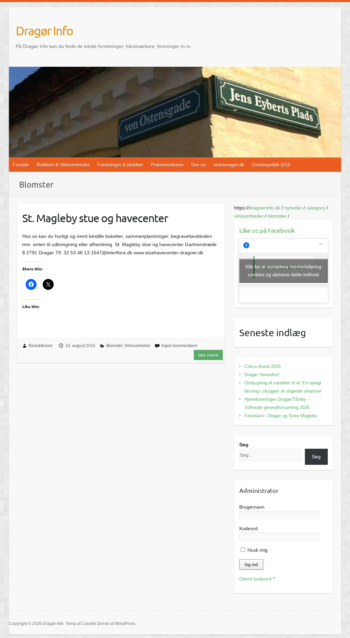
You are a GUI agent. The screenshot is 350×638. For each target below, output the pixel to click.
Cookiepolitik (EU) (271, 164)
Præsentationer (167, 164)
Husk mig (257, 550)
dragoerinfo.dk (264, 207)
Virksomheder (137, 345)
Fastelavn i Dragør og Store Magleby (280, 415)
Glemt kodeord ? (257, 579)
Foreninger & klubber (120, 164)
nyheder (293, 207)
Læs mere (208, 355)
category (315, 207)
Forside (21, 164)
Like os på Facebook (267, 230)
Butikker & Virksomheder (63, 164)
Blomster (114, 345)
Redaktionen (41, 345)
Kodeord (248, 528)
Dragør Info (44, 30)
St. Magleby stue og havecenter (95, 218)
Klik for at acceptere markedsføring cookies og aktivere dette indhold (283, 270)
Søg (243, 444)
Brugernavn (252, 507)
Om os (198, 164)
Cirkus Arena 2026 (262, 366)
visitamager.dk (228, 164)
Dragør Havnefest (261, 374)
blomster (277, 216)
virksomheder (249, 216)
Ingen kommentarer (179, 345)
